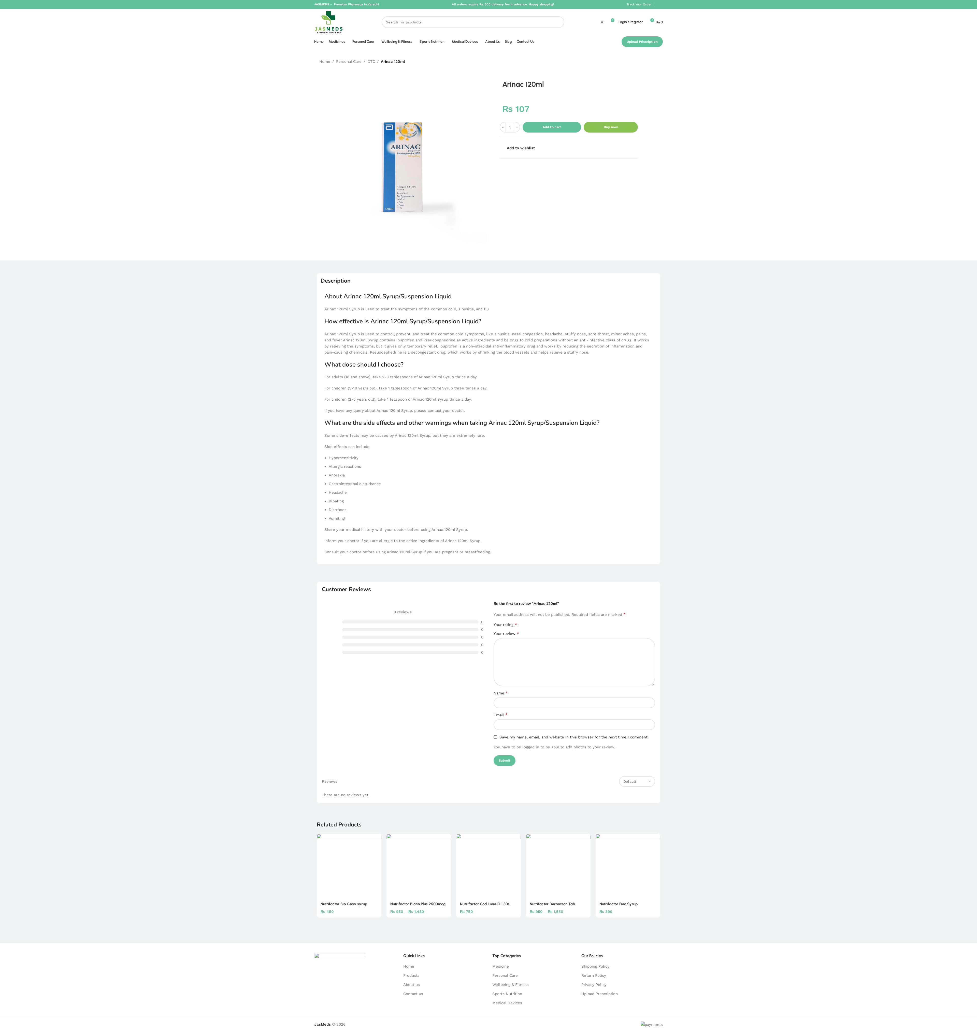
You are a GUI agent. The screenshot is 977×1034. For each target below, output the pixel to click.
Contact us (413, 994)
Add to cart (552, 127)
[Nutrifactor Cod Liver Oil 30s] (488, 866)
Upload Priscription (642, 41)
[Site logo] (328, 22)
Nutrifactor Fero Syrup (618, 904)
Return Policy (593, 975)
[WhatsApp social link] (660, 4)
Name (501, 693)
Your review (506, 633)
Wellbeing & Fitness (510, 984)
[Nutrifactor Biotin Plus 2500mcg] (418, 866)
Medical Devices (507, 1003)
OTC (371, 61)
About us (411, 984)
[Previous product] (642, 62)
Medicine (500, 966)
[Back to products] (648, 62)
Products (411, 975)
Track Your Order (639, 4)
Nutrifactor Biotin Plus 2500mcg (418, 904)
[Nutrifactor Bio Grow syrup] (349, 866)
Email (501, 714)
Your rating (505, 625)
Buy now (611, 127)
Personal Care (349, 61)
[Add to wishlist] (375, 839)
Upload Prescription (599, 994)
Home (324, 61)
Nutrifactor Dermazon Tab (552, 904)
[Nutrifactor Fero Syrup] (628, 866)
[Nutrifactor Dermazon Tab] (558, 866)
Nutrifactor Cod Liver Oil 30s (485, 904)
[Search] (558, 22)
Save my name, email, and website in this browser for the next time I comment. (574, 737)
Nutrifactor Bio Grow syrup (344, 904)
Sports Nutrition (507, 994)
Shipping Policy (595, 966)
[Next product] (655, 62)
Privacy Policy (594, 984)
